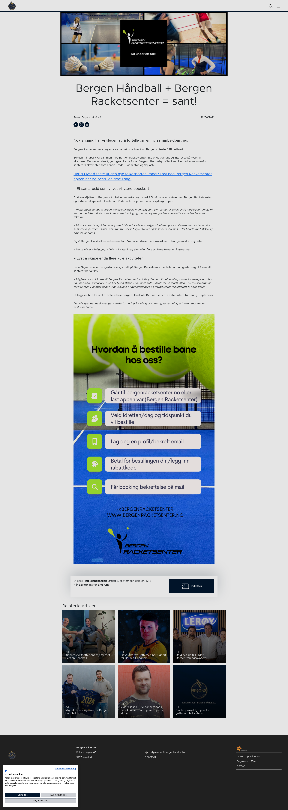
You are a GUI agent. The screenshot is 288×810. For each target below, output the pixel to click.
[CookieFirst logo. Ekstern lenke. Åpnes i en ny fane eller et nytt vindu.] (6, 771)
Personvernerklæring (65, 768)
